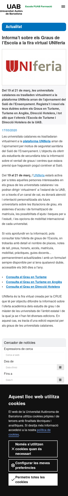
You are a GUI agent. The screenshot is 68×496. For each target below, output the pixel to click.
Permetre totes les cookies (30, 479)
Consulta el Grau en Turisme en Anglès (34, 282)
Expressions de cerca (18, 349)
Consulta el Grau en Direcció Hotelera (33, 286)
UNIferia (39, 175)
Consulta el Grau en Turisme (26, 277)
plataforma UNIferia (37, 141)
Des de (9, 361)
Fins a (8, 373)
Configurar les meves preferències (32, 465)
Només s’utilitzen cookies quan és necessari (29, 449)
